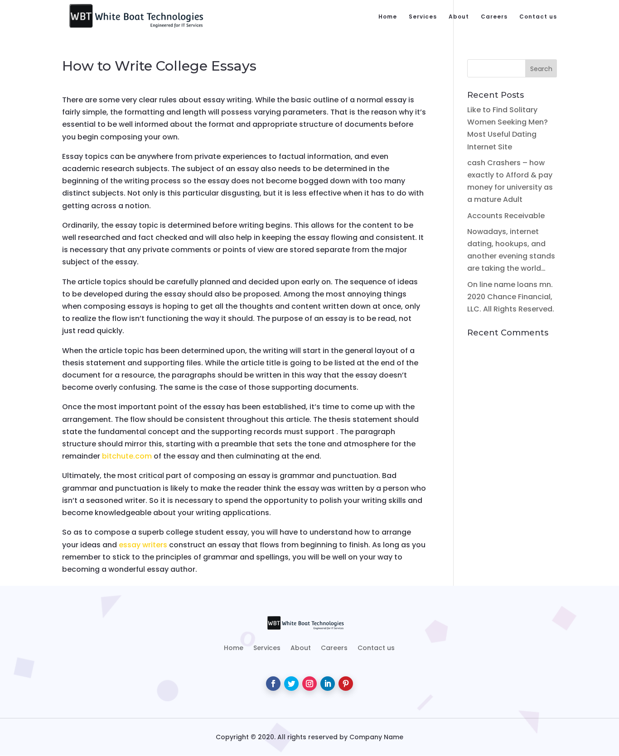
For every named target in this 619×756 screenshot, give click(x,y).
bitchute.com (127, 456)
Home (387, 17)
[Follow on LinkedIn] (327, 683)
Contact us (538, 17)
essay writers (143, 545)
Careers (494, 17)
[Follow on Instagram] (309, 683)
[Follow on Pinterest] (346, 683)
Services (423, 17)
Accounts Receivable (506, 216)
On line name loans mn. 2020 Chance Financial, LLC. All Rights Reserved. (510, 296)
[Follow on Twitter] (291, 683)
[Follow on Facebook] (273, 683)
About (459, 17)
